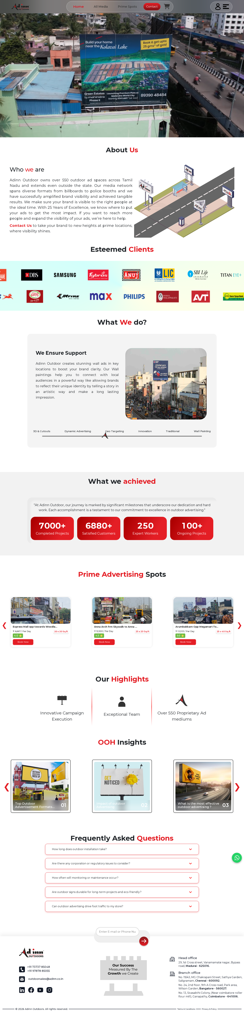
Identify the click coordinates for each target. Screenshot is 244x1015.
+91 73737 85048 (38, 967)
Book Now (23, 642)
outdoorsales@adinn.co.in (45, 978)
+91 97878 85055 (38, 970)
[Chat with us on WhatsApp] (237, 858)
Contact (152, 6)
